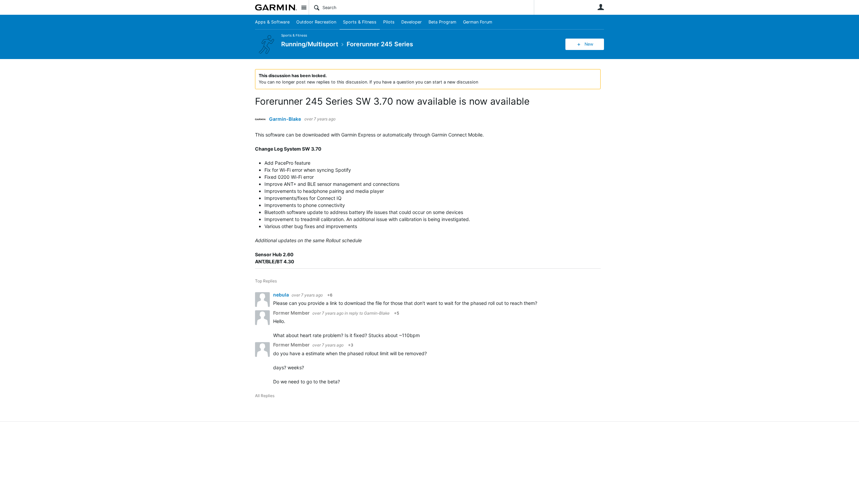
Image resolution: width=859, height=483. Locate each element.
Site (304, 7)
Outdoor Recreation (316, 21)
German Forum (477, 21)
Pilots (389, 21)
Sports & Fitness (359, 21)
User (600, 7)
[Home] (276, 7)
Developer (411, 21)
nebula (281, 295)
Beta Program (442, 21)
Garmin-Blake (285, 119)
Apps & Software (272, 21)
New (589, 44)
